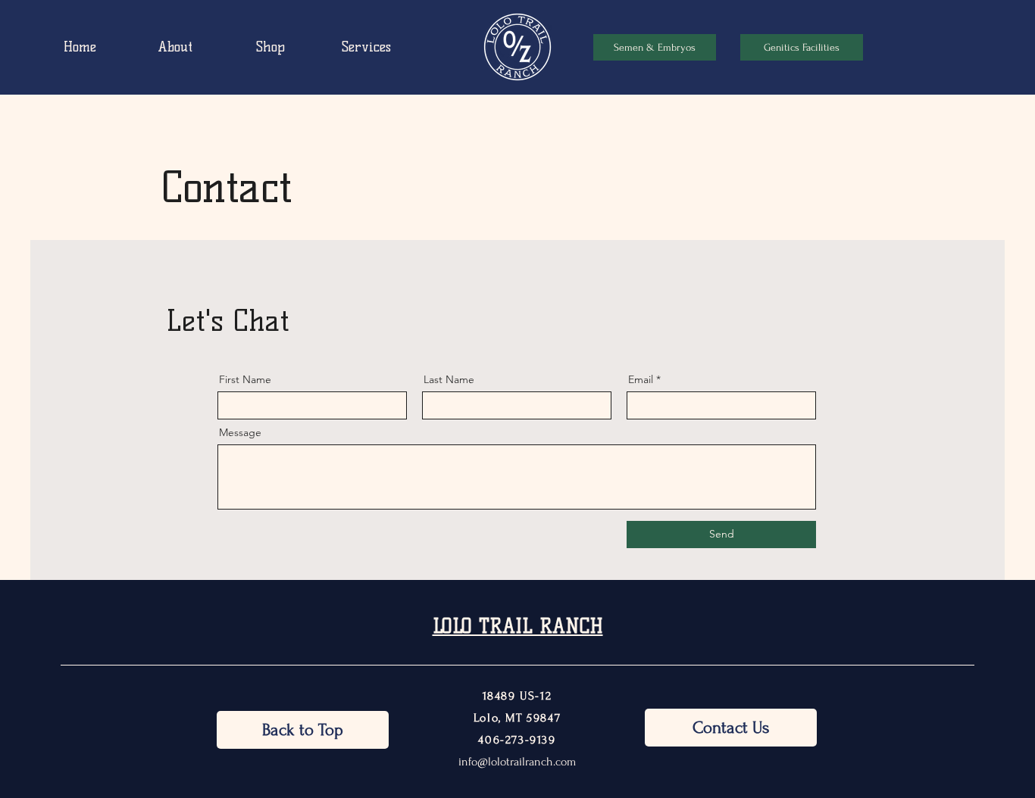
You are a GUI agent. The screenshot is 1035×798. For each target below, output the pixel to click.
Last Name (449, 379)
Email (640, 379)
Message (240, 432)
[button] (654, 47)
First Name (245, 379)
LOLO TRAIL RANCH (518, 626)
